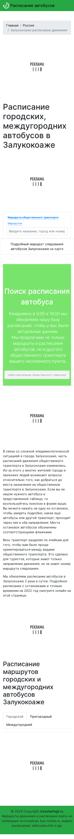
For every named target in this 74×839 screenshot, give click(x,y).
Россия (28, 25)
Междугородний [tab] (19, 725)
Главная (12, 25)
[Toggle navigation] (65, 6)
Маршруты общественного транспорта (33, 217)
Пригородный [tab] (41, 716)
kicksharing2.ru (51, 811)
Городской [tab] (14, 716)
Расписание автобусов (31, 5)
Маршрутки (15, 223)
